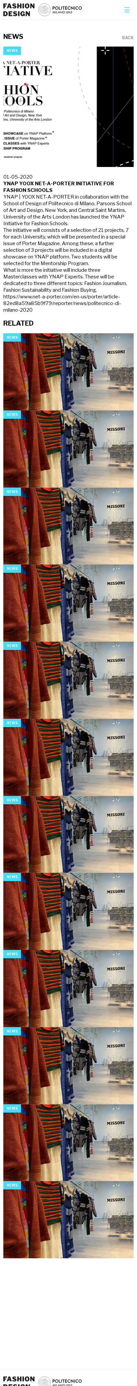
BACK (128, 38)
